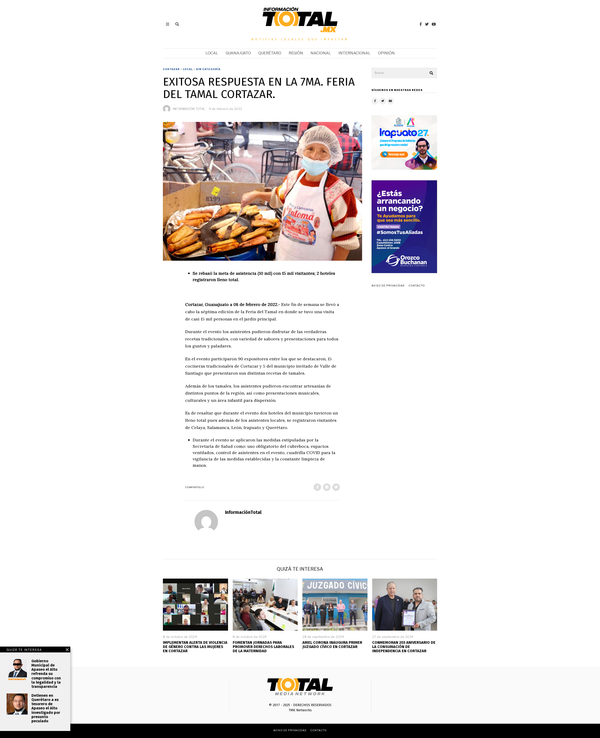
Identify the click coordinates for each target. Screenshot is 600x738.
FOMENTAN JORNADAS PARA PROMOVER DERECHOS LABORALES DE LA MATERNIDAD (263, 646)
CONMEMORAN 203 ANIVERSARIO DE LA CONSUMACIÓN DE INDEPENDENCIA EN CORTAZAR (403, 646)
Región (296, 53)
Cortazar (171, 69)
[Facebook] (420, 24)
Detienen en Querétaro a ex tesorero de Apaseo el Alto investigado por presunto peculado (45, 708)
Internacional (354, 53)
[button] (431, 73)
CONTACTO (417, 285)
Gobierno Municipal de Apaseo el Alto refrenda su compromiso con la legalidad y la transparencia (46, 674)
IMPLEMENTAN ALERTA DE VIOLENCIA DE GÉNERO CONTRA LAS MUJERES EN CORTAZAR (195, 646)
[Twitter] (427, 24)
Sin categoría (208, 69)
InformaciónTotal (243, 512)
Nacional (321, 53)
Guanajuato (238, 53)
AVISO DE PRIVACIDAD (388, 285)
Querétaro (269, 53)
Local (212, 53)
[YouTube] (434, 24)
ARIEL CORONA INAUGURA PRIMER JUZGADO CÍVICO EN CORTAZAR (332, 644)
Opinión (386, 53)
